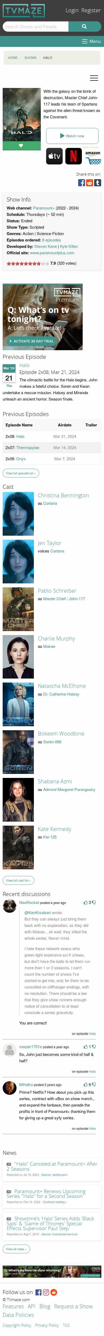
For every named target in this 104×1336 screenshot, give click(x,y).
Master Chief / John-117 (64, 598)
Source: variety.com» (55, 1175)
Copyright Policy (17, 1325)
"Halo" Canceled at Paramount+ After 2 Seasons (52, 1166)
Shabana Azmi (55, 781)
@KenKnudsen (38, 912)
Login (72, 10)
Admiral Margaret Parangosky (69, 789)
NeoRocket (29, 902)
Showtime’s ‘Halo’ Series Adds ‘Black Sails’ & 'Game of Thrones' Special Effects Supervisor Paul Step (50, 1224)
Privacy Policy (47, 1325)
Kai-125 (50, 836)
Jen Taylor (49, 543)
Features (13, 1307)
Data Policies (18, 1315)
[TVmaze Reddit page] (53, 1292)
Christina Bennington (63, 495)
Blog (44, 1307)
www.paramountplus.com (52, 252)
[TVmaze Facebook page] (38, 1292)
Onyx (21, 458)
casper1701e (30, 1046)
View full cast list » (18, 880)
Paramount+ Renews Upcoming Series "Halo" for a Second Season (46, 1194)
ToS (66, 1325)
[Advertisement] (43, 317)
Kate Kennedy (54, 829)
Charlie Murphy (56, 638)
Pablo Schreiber (57, 591)
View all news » (16, 1249)
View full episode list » (21, 473)
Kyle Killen (69, 246)
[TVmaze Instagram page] (46, 1292)
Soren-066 (52, 741)
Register (91, 10)
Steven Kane (45, 246)
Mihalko (26, 1084)
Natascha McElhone (62, 686)
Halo (24, 365)
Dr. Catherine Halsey (61, 694)
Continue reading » (55, 1202)
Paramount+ (44, 208)
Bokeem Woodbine (61, 733)
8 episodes (51, 240)
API (31, 1307)
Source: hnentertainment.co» (60, 1234)
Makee (49, 646)
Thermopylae (27, 447)
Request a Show (73, 1307)
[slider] (28, 263)
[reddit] (89, 184)
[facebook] (81, 184)
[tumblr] (97, 184)
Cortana (50, 503)
